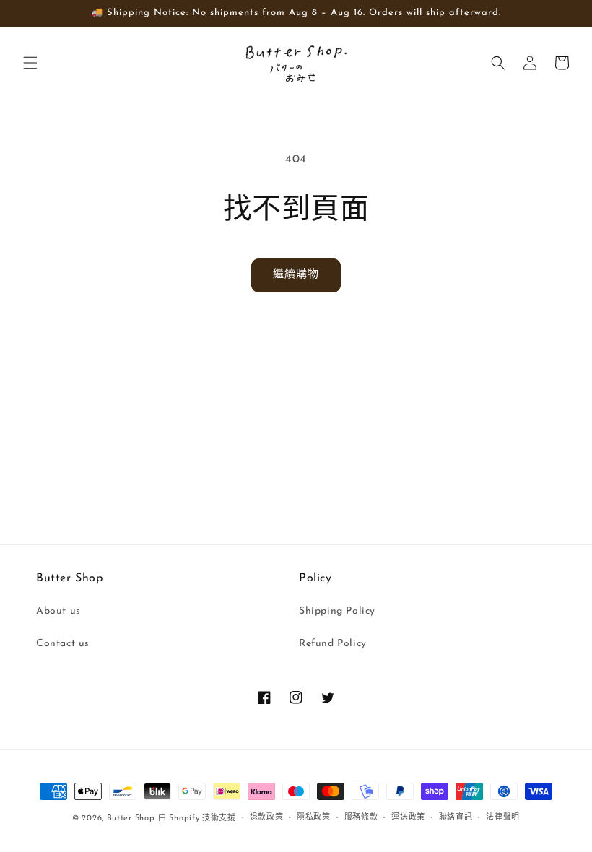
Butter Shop (131, 818)
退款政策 (267, 818)
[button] (30, 63)
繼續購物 (296, 274)
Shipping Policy (337, 611)
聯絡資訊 (456, 818)
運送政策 (408, 818)
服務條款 (361, 818)
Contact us (63, 643)
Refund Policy (333, 643)
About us (58, 611)
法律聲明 (503, 818)
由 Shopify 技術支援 (197, 818)
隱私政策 (314, 818)
